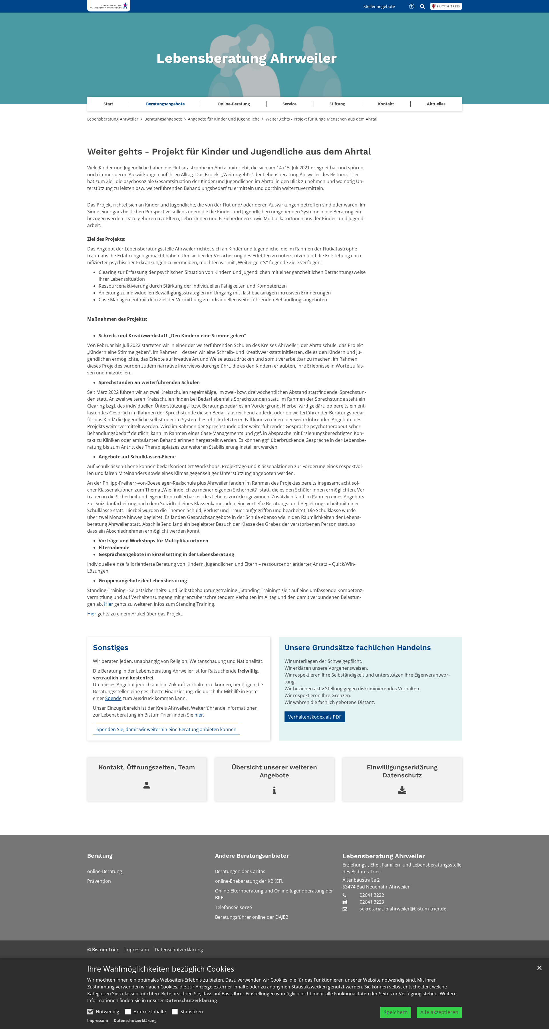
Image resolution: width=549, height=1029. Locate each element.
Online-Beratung (234, 104)
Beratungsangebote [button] (165, 104)
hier (198, 715)
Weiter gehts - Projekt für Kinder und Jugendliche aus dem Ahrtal (229, 151)
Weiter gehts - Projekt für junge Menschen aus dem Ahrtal (321, 119)
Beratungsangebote (163, 119)
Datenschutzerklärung (191, 1000)
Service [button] (290, 104)
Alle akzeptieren (439, 1012)
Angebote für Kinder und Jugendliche (224, 119)
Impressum (97, 1020)
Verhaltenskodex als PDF (314, 717)
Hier (108, 604)
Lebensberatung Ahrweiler (112, 119)
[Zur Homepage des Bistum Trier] (446, 6)
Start (108, 104)
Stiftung (337, 104)
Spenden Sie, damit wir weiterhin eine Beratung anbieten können (166, 729)
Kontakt (386, 104)
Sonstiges (110, 647)
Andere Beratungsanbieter (252, 855)
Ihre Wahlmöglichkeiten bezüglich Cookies (160, 969)
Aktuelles (436, 104)
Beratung (99, 855)
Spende (113, 698)
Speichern (396, 1012)
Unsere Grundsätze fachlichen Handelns (358, 647)
